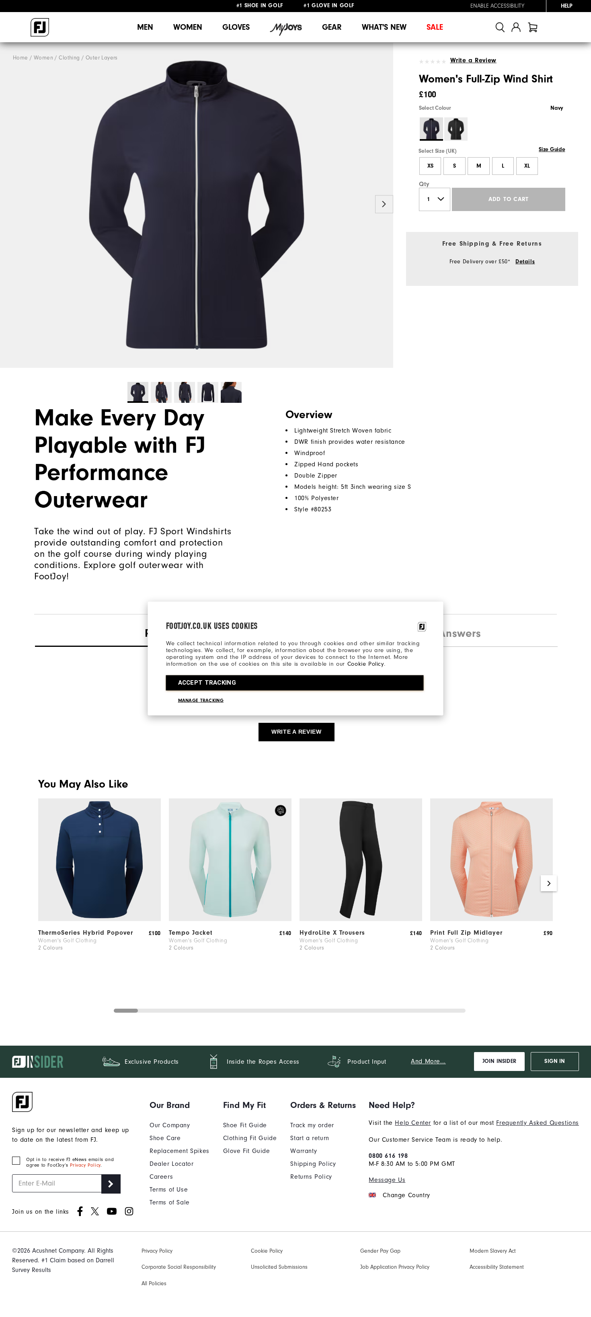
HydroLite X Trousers (332, 932)
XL (527, 166)
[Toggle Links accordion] (179, 1105)
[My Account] (516, 27)
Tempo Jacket (191, 932)
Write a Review (473, 60)
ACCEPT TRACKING (207, 682)
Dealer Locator (171, 1163)
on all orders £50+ (273, 6)
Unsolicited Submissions (279, 1267)
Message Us (387, 1180)
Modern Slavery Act (493, 1250)
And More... (428, 1061)
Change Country (406, 1195)
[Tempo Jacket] (230, 919)
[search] (500, 27)
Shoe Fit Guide (245, 1125)
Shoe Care (165, 1138)
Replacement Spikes (179, 1151)
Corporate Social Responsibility (179, 1267)
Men (145, 27)
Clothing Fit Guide (250, 1138)
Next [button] (384, 204)
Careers (161, 1176)
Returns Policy (311, 1176)
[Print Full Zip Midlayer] (491, 919)
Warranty (303, 1151)
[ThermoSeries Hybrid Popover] (99, 919)
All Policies (154, 1283)
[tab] (533, 27)
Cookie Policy (365, 664)
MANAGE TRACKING (201, 700)
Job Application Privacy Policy (394, 1267)
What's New (384, 27)
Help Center (413, 1122)
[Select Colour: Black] (456, 129)
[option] (196, 205)
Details (525, 261)
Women (187, 27)
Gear (332, 27)
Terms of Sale (170, 1202)
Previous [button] (9, 204)
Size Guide (552, 149)
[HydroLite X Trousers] (361, 919)
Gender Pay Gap (380, 1250)
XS (430, 166)
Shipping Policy (313, 1163)
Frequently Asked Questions (537, 1122)
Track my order (312, 1125)
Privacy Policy (85, 1165)
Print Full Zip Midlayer (466, 932)
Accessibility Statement (497, 1267)
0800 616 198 (388, 1155)
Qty (424, 184)
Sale (435, 27)
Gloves (236, 27)
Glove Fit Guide (246, 1151)
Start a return (309, 1138)
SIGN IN (554, 1061)
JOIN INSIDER (499, 1061)
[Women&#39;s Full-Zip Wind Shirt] (196, 205)
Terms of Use (169, 1189)
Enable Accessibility (497, 6)
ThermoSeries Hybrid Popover (85, 932)
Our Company (170, 1125)
